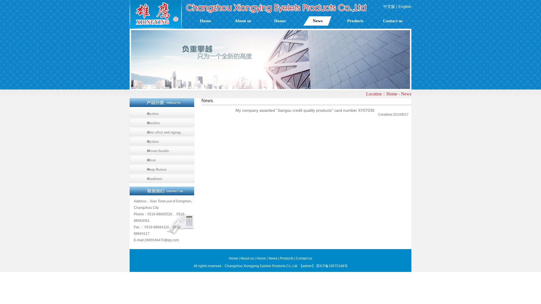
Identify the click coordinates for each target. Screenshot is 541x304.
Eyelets (153, 113)
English (404, 6)
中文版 (389, 6)
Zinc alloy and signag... (165, 132)
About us (243, 21)
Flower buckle (158, 151)
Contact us (393, 21)
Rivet (151, 160)
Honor (280, 21)
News (318, 21)
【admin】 (307, 266)
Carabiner (154, 178)
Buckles (153, 123)
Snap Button (157, 169)
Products (355, 21)
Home (205, 21)
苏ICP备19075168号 (332, 266)
